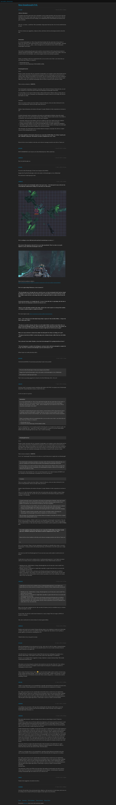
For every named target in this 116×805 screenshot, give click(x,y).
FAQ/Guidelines (31, 800)
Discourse (26, 803)
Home (19, 800)
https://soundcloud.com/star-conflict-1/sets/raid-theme (41, 313)
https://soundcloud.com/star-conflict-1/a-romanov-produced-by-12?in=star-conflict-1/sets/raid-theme (39, 282)
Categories (24, 800)
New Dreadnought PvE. (28, 5)
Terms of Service (39, 800)
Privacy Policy (47, 800)
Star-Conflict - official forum (7, 1)
